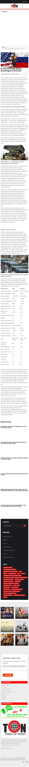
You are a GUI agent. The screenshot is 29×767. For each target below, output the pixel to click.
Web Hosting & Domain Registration (8, 691)
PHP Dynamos (3, 694)
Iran (20, 571)
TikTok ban (17, 581)
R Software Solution (5, 685)
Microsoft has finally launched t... (22, 629)
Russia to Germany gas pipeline (11, 583)
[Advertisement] (14, 28)
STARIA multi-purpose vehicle (10, 571)
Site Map (3, 699)
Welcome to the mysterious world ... (7, 642)
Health (5, 554)
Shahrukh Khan (12, 573)
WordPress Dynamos (5, 693)
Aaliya (5, 597)
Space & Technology (8, 557)
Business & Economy (8, 550)
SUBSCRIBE (8, 675)
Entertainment (7, 547)
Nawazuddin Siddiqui (19, 595)
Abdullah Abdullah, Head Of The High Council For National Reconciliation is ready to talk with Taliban (14, 490)
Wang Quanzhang (8, 595)
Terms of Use (3, 697)
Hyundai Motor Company (10, 569)
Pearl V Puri (16, 585)
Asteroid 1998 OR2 (8, 567)
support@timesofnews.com (8, 748)
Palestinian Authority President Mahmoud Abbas (15, 577)
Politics (5, 540)
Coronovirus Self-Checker (6, 690)
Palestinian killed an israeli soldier (12, 575)
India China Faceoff (8, 581)
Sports (5, 543)
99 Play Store (3, 687)
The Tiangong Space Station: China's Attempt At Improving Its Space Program (13, 442)
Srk (18, 573)
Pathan (23, 573)
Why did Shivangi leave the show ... (21, 643)
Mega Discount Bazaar (5, 688)
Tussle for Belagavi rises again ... (7, 629)
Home (3, 47)
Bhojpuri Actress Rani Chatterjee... (7, 616)
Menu (5, 11)
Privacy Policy (3, 696)
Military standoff (19, 579)
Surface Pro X (15, 587)
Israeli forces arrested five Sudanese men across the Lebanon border (13, 427)
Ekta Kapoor (7, 587)
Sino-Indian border (8, 579)
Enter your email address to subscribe (14, 666)
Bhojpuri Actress (8, 585)
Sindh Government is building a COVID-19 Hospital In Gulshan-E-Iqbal (14, 458)
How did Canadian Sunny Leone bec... (22, 616)
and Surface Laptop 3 (17, 589)
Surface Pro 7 (7, 589)
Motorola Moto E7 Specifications (12, 591)
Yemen (5, 573)
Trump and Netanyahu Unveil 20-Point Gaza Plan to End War (14, 474)
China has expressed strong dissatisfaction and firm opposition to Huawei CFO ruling (13, 505)
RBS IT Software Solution (5, 684)
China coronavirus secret (10, 593)
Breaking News (7, 536)
